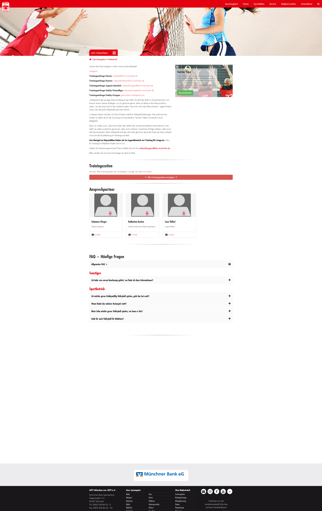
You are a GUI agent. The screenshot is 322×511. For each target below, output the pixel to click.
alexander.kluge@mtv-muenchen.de (139, 90)
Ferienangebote (180, 494)
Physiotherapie (179, 507)
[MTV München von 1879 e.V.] (5, 6)
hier (123, 143)
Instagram (93, 71)
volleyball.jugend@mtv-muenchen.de (137, 85)
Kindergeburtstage (180, 497)
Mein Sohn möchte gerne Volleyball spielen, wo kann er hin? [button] (117, 311)
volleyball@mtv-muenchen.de (125, 75)
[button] (177, 67)
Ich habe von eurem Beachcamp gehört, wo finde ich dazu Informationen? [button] (122, 280)
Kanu (150, 494)
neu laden (147, 171)
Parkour (177, 504)
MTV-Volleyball (99, 53)
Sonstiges (95, 273)
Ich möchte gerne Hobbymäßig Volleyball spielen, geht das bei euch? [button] (120, 296)
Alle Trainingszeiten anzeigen (161, 177)
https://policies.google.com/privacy (188, 87)
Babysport (129, 497)
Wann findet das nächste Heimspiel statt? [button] (109, 303)
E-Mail (97, 234)
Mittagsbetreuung (180, 500)
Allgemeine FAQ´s (99, 264)
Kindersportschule (154, 504)
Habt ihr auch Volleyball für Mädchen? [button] (107, 318)
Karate (151, 497)
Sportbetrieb (97, 288)
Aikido (128, 494)
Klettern (151, 507)
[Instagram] (210, 491)
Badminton (129, 500)
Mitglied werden (288, 3)
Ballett (128, 504)
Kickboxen (152, 500)
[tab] (161, 264)
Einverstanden (185, 92)
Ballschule (129, 507)
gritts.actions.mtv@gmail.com (133, 95)
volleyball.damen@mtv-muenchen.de (128, 80)
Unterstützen (306, 3)
